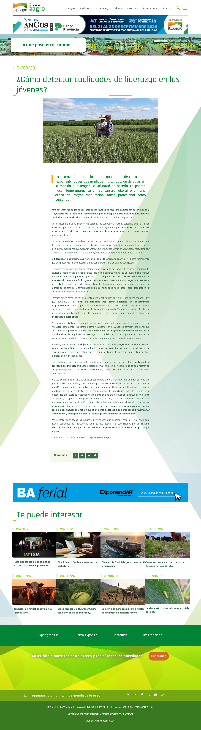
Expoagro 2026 (49, 635)
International (150, 8)
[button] (75, 455)
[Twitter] (148, 695)
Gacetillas (120, 635)
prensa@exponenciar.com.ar (117, 714)
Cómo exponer (86, 635)
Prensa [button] (167, 8)
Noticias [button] (84, 8)
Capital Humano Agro (100, 437)
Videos (118, 8)
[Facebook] (128, 695)
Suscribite (158, 656)
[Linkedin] (135, 695)
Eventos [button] (131, 8)
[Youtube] (155, 695)
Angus (71, 8)
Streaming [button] (102, 8)
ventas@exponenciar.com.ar (84, 714)
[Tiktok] (162, 695)
